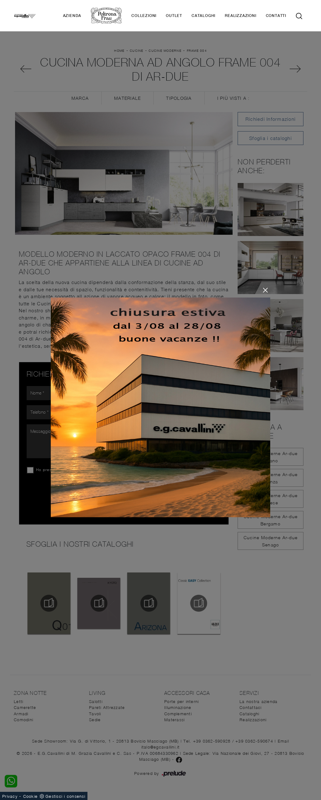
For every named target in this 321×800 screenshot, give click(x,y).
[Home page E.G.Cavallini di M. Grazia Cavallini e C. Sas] (25, 15)
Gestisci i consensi (65, 796)
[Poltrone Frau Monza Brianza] (106, 16)
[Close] (265, 290)
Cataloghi (203, 15)
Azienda (72, 15)
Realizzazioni (240, 15)
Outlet (174, 15)
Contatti (276, 15)
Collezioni (143, 15)
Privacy (10, 796)
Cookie (30, 796)
